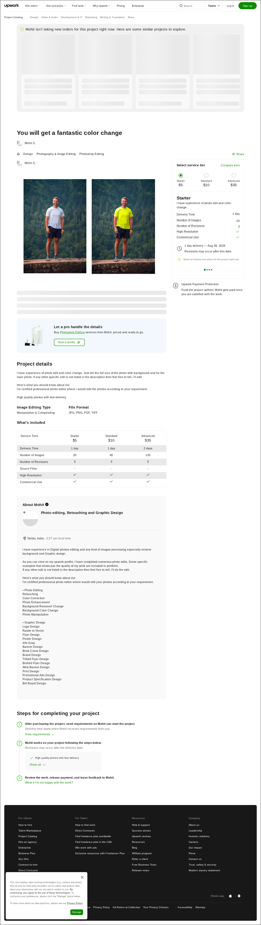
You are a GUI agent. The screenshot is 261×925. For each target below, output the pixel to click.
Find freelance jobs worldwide (93, 836)
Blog (134, 847)
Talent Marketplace (29, 830)
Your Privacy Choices (159, 907)
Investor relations (199, 836)
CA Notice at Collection (126, 907)
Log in (230, 5)
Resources (138, 842)
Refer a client (140, 859)
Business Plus (26, 853)
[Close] (82, 877)
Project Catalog (13, 17)
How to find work (85, 824)
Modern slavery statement (204, 870)
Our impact (195, 847)
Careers (193, 842)
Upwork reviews (141, 836)
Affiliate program (142, 853)
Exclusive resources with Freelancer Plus (100, 853)
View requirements (37, 734)
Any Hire (23, 859)
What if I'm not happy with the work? (49, 782)
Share (240, 154)
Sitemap (200, 907)
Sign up (247, 5)
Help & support (141, 824)
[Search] (181, 5)
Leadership (195, 830)
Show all (35, 764)
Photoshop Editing (72, 332)
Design (28, 154)
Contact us (195, 859)
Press (192, 853)
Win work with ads (86, 847)
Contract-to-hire (28, 864)
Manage (76, 912)
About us (194, 824)
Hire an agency (27, 842)
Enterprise (24, 847)
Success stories (141, 830)
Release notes (140, 870)
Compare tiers (230, 165)
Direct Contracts (28, 870)
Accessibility (185, 907)
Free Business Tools (144, 864)
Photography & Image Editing (56, 154)
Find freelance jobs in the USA (93, 842)
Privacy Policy (101, 907)
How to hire (25, 824)
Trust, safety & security (202, 864)
